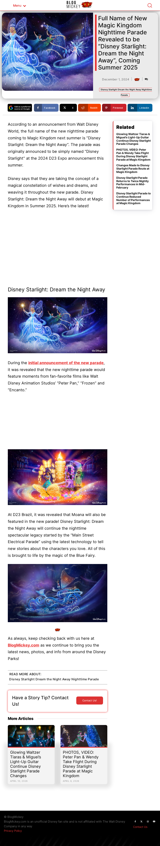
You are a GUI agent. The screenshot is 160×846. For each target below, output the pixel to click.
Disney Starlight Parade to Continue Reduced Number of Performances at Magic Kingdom (133, 198)
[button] (149, 5)
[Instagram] (148, 821)
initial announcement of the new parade (66, 362)
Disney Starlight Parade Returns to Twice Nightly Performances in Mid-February (132, 182)
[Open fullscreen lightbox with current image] (57, 325)
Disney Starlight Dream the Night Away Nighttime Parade (54, 679)
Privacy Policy (13, 830)
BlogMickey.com (23, 645)
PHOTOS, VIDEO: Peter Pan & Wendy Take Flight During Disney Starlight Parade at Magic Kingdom (81, 764)
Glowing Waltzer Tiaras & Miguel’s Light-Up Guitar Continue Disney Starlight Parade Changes (25, 764)
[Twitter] (141, 821)
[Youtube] (154, 821)
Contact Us (140, 826)
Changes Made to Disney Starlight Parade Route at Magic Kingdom (132, 168)
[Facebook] (135, 821)
